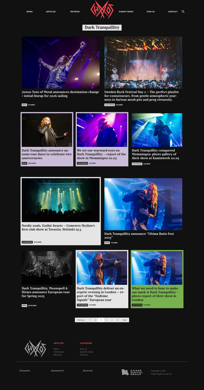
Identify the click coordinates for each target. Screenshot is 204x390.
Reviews (58, 355)
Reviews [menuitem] (75, 12)
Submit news (86, 352)
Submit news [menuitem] (126, 12)
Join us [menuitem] (151, 12)
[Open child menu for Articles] (57, 11)
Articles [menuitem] (50, 12)
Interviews (59, 352)
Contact (84, 355)
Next (125, 320)
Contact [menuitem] (173, 12)
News (56, 349)
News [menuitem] (29, 12)
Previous (81, 320)
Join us (83, 349)
